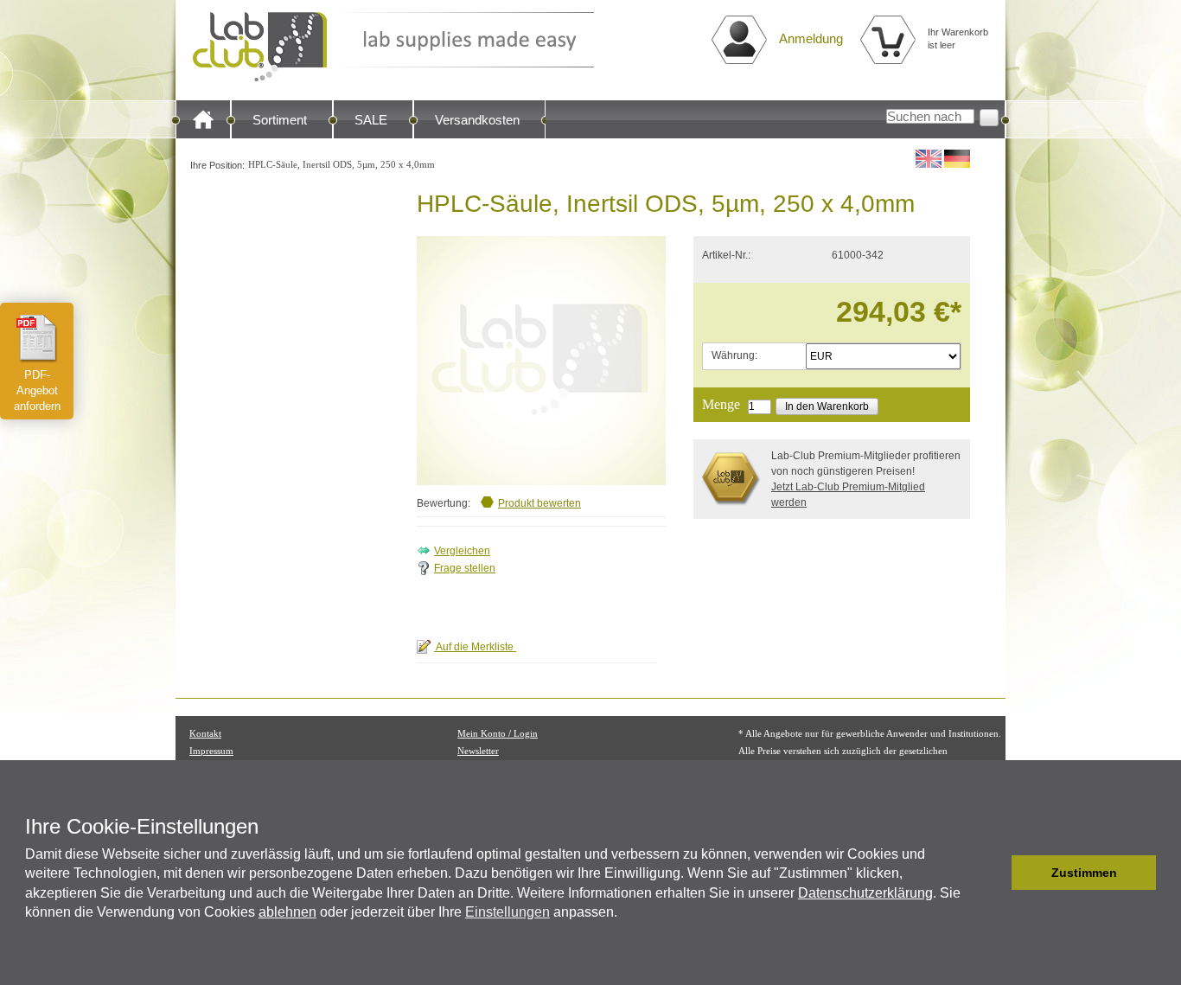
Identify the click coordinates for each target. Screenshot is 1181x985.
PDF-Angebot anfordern (37, 390)
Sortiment (279, 119)
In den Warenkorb (827, 406)
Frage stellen (464, 568)
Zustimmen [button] (1084, 872)
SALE (370, 119)
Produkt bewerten (539, 503)
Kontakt (205, 733)
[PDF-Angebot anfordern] (37, 338)
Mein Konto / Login (497, 733)
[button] (993, 872)
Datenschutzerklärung (865, 893)
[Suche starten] (989, 117)
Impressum (211, 750)
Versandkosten (477, 119)
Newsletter (478, 750)
